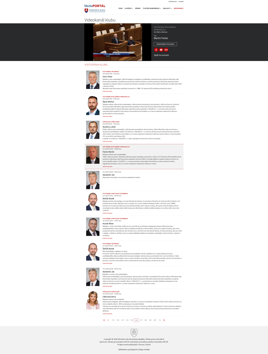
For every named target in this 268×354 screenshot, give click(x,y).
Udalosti (167, 8)
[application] (117, 42)
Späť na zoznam (161, 55)
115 (131, 320)
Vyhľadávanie (173, 1)
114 (127, 320)
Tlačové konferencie (151, 8)
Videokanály (179, 8)
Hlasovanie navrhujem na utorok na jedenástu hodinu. (121, 177)
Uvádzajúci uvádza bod (111, 122)
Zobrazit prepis (107, 91)
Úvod (121, 8)
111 (113, 320)
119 (150, 320)
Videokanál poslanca (165, 44)
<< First (106, 320)
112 (118, 320)
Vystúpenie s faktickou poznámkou (115, 193)
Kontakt (181, 1)
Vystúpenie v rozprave (111, 71)
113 (122, 320)
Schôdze (128, 8)
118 (145, 320)
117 (141, 320)
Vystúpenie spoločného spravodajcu (116, 97)
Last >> (162, 320)
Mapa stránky (144, 349)
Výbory (138, 8)
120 (155, 320)
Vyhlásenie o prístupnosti (128, 349)
